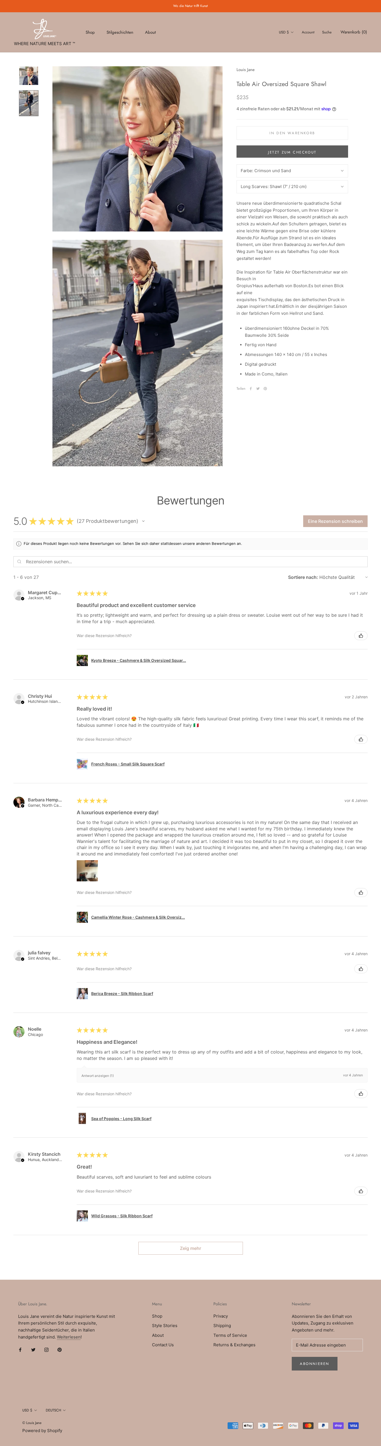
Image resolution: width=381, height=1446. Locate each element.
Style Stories (164, 1325)
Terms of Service (230, 1335)
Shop (90, 32)
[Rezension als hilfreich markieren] (361, 635)
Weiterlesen (69, 1337)
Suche (327, 32)
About (150, 32)
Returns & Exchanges (234, 1344)
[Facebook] (250, 388)
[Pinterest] (265, 388)
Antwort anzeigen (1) (97, 1076)
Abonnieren (314, 1363)
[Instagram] (46, 1349)
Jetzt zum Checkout (292, 152)
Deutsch (53, 1410)
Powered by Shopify (42, 1430)
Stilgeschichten (120, 32)
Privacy (220, 1316)
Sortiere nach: (303, 577)
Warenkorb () (354, 32)
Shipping (222, 1325)
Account (308, 32)
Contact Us (163, 1344)
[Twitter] (258, 388)
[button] (143, 521)
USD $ (284, 32)
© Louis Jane (32, 1422)
